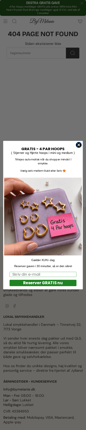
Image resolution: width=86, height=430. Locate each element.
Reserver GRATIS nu (43, 283)
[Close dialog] (79, 145)
